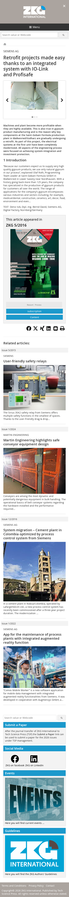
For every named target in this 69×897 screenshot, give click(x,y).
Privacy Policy (36, 885)
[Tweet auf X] (35, 330)
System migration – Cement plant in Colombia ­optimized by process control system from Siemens (32, 534)
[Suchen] (63, 34)
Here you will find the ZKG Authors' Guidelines (31, 874)
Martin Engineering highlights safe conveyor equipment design (31, 442)
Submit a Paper (45, 734)
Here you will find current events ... (24, 823)
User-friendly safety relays (25, 361)
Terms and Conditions (14, 885)
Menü (36, 27)
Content (34, 317)
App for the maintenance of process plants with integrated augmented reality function (32, 638)
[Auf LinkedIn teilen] (49, 330)
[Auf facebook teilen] (28, 330)
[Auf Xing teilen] (42, 330)
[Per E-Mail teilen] (55, 328)
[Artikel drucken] (62, 328)
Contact (50, 885)
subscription (34, 311)
